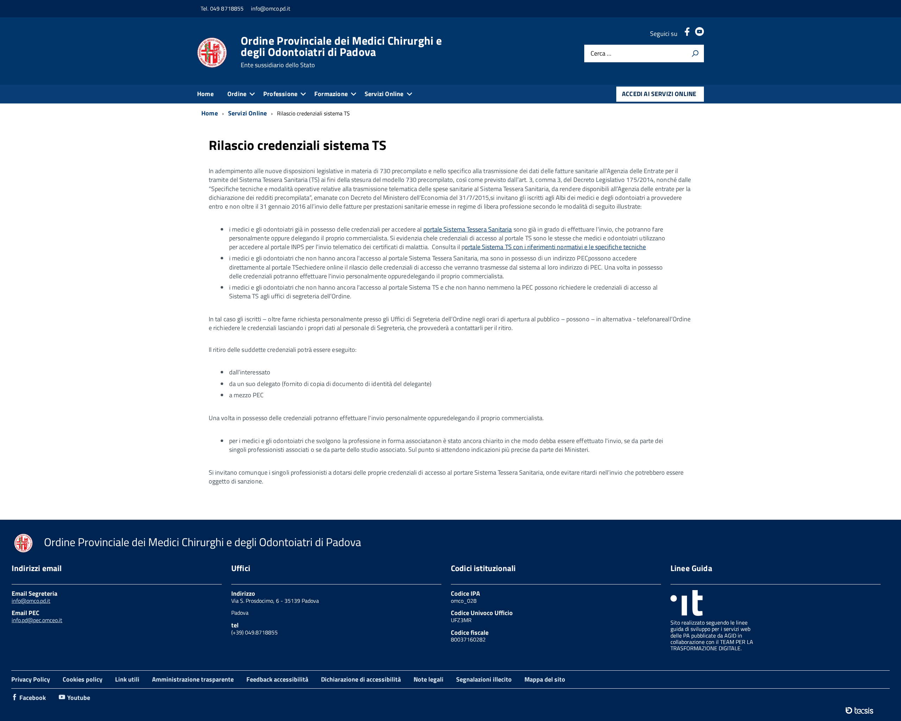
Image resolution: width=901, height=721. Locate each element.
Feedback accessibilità (277, 679)
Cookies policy (82, 679)
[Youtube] (699, 33)
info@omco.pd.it (31, 600)
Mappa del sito (544, 679)
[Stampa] (695, 53)
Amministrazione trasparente (193, 679)
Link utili (127, 679)
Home (205, 94)
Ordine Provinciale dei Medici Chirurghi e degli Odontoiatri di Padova (341, 52)
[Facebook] (687, 33)
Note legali (428, 679)
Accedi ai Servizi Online (659, 94)
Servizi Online (384, 94)
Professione (280, 94)
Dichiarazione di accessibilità (361, 679)
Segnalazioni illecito (484, 679)
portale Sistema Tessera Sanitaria (467, 229)
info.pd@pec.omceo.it (37, 620)
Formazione (331, 94)
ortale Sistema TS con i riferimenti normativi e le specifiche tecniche (555, 247)
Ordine (236, 94)
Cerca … (601, 53)
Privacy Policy (30, 679)
